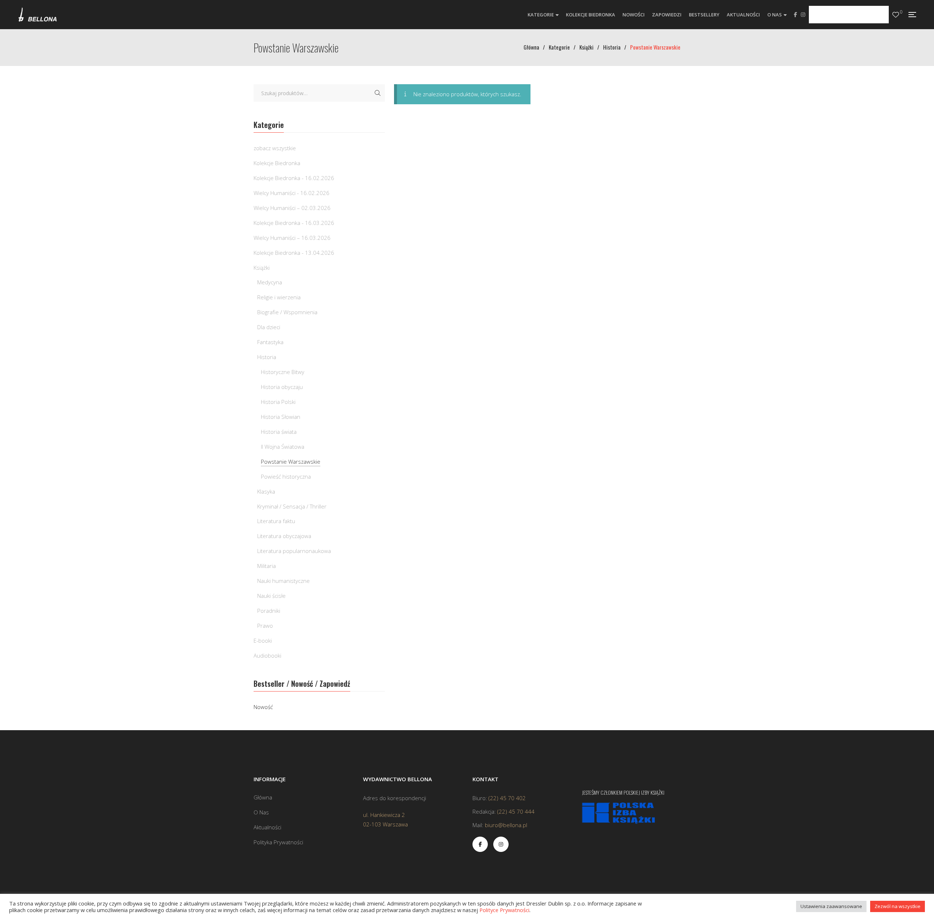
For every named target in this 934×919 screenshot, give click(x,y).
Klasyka (266, 491)
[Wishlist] (895, 14)
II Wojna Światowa (282, 446)
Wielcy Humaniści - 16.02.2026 (291, 192)
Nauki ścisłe (271, 595)
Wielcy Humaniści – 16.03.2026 (292, 237)
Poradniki (268, 610)
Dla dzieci (268, 327)
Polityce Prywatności (504, 910)
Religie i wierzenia (279, 297)
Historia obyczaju (282, 386)
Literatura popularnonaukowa (294, 550)
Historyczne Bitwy (282, 371)
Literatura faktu (276, 521)
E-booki (263, 640)
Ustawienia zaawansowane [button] (831, 906)
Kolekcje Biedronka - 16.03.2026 (294, 222)
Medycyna (269, 282)
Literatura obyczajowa (284, 536)
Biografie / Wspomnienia (287, 312)
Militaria (266, 565)
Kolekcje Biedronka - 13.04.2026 (294, 252)
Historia (266, 357)
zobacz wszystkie (275, 148)
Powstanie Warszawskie (290, 461)
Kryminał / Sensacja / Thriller (292, 506)
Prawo (265, 625)
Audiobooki (267, 655)
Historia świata (279, 431)
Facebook (795, 14)
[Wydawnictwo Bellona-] (37, 14)
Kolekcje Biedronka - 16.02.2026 (294, 178)
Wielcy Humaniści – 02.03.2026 (292, 207)
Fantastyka (270, 342)
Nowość (263, 706)
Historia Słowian (280, 416)
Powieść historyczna (286, 476)
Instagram (803, 14)
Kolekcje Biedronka (277, 163)
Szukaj (377, 93)
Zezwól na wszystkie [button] (898, 906)
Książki (262, 267)
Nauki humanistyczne (283, 580)
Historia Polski (278, 401)
